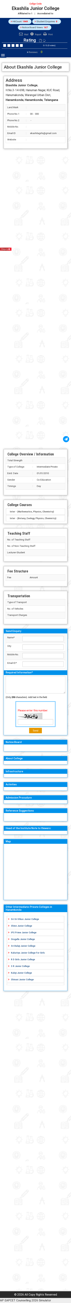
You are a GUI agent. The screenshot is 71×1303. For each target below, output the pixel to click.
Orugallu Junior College (23, 939)
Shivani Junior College (22, 979)
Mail (26, 34)
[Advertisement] (35, 299)
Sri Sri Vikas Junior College (25, 919)
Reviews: (35, 52)
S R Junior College (20, 966)
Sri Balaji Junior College (23, 945)
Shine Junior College (21, 925)
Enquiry (4, 249)
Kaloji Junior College (21, 972)
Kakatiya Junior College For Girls (28, 952)
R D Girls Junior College (23, 959)
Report (37, 34)
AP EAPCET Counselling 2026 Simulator (25, 1300)
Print (50, 34)
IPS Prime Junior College (23, 932)
